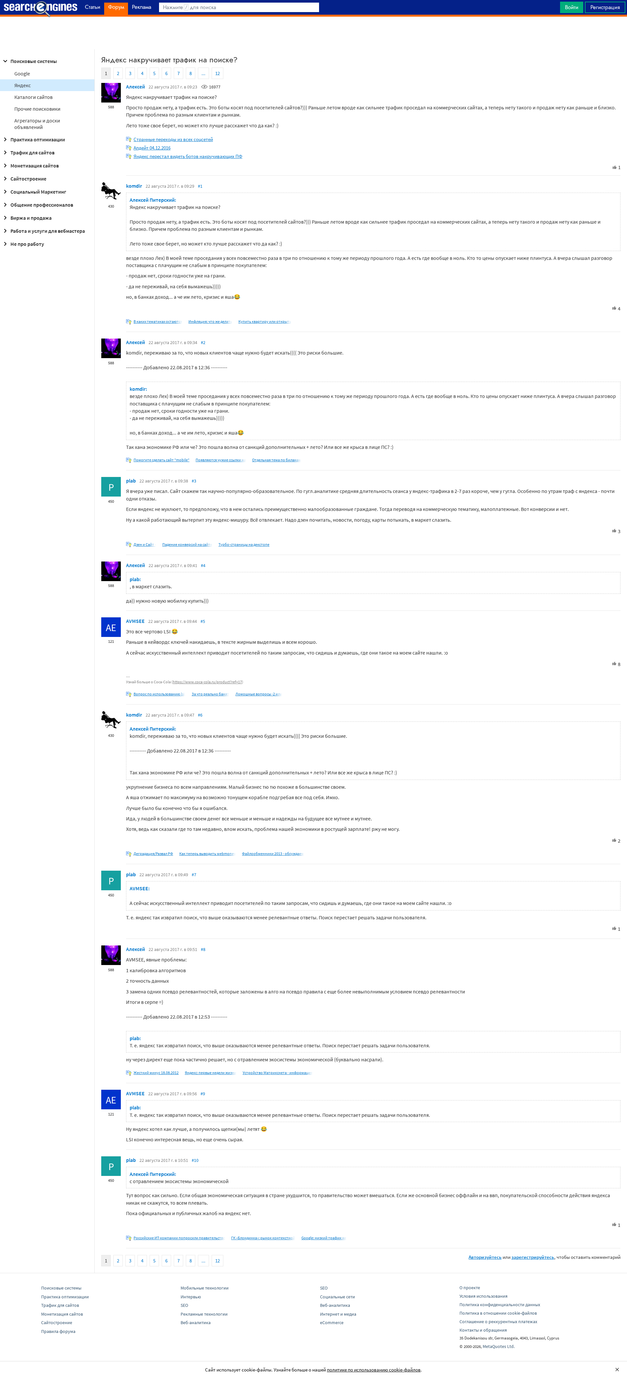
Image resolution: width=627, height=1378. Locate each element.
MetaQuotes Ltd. (499, 1346)
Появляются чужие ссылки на (221, 459)
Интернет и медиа (338, 1314)
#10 (195, 1160)
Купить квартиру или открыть (264, 321)
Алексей (135, 86)
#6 (200, 715)
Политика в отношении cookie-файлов (498, 1313)
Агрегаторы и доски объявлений (37, 123)
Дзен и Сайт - (145, 544)
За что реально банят (210, 693)
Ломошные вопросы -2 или (258, 693)
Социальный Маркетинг (38, 191)
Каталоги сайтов (33, 97)
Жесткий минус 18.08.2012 (156, 1072)
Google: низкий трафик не (323, 1237)
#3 (194, 481)
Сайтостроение (28, 178)
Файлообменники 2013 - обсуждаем (273, 853)
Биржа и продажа (31, 217)
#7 (194, 875)
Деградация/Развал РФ (153, 853)
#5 (203, 621)
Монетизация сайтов (34, 165)
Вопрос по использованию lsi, (159, 693)
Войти (571, 7)
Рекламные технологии (204, 1314)
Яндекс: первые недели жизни (210, 1072)
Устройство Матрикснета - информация (278, 1072)
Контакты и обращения (483, 1330)
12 (217, 73)
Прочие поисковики (37, 108)
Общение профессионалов (41, 204)
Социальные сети (337, 1297)
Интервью (191, 1297)
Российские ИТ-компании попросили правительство (179, 1237)
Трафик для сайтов (32, 152)
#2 (203, 342)
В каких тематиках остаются (158, 321)
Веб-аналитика (196, 1322)
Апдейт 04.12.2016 (152, 148)
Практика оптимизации (37, 139)
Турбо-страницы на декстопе (243, 544)
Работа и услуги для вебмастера (47, 231)
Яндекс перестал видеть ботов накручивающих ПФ (188, 156)
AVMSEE (135, 621)
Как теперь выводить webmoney (207, 853)
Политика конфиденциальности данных (499, 1304)
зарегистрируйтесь (532, 1257)
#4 (203, 565)
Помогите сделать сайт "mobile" (161, 459)
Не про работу (27, 244)
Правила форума (58, 1331)
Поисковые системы (33, 61)
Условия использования (483, 1296)
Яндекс (22, 85)
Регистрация (605, 7)
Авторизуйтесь (485, 1257)
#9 (203, 1094)
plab (131, 480)
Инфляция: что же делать (210, 321)
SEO (184, 1305)
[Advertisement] (313, 33)
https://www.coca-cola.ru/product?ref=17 (207, 681)
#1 (200, 186)
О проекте (469, 1288)
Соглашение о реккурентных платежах (498, 1321)
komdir (134, 185)
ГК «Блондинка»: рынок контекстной (263, 1237)
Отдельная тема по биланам (276, 459)
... (203, 73)
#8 (203, 949)
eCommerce (332, 1322)
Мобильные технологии (205, 1288)
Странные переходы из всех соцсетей (173, 139)
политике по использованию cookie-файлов (374, 1370)
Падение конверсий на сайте (187, 544)
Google (22, 73)
